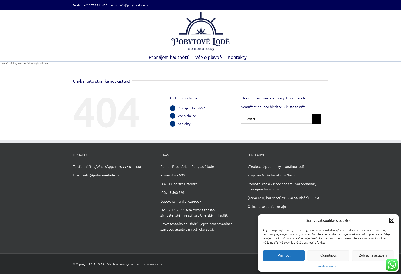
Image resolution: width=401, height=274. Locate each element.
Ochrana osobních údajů (267, 206)
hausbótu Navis (283, 175)
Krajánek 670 (258, 175)
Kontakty (184, 123)
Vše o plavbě (187, 115)
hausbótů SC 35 (306, 197)
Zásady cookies (326, 266)
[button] (391, 220)
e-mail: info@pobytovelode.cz (129, 5)
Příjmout (284, 255)
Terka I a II (256, 197)
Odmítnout (328, 255)
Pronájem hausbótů (192, 108)
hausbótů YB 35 (278, 197)
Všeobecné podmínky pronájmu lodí (276, 166)
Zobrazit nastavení (373, 255)
